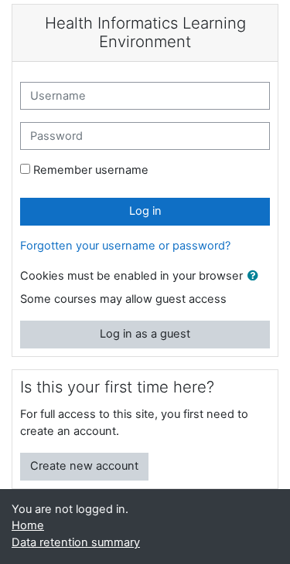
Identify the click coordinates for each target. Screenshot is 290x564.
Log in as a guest (145, 334)
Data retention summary (76, 542)
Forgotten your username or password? (125, 246)
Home (28, 525)
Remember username (90, 170)
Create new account (84, 466)
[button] (256, 276)
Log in (145, 211)
